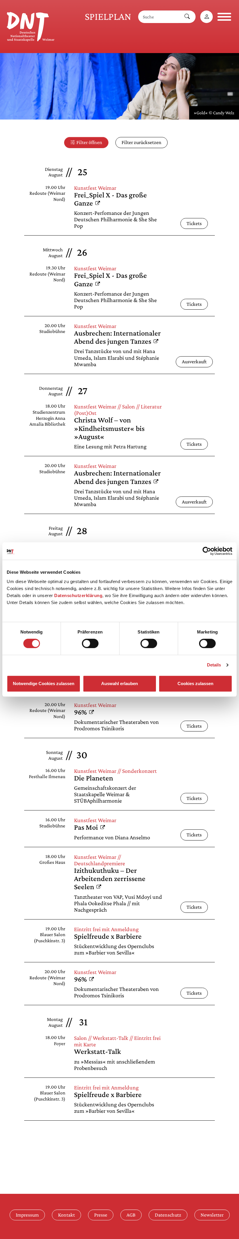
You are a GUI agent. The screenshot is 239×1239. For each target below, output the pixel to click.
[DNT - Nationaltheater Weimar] (30, 25)
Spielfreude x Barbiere (108, 936)
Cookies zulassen (195, 683)
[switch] (90, 643)
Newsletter (212, 1215)
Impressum (27, 1215)
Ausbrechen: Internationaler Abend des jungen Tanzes (117, 337)
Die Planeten (93, 778)
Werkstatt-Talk (97, 1051)
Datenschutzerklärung (78, 595)
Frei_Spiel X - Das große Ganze (110, 199)
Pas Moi (89, 827)
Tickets (194, 223)
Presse (100, 1215)
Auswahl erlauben (119, 683)
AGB (131, 1215)
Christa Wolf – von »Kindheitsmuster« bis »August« (109, 428)
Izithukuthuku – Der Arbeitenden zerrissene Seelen (109, 878)
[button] (86, 142)
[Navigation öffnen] (224, 16)
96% (84, 712)
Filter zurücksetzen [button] (141, 142)
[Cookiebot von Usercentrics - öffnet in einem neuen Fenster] (206, 551)
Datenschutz (168, 1215)
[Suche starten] (187, 16)
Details (214, 664)
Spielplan (108, 16)
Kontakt (66, 1215)
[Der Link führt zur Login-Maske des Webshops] (206, 16)
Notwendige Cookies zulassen (43, 683)
